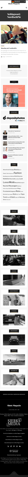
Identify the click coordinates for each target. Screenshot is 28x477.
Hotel (16, 176)
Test (19, 194)
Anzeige (11, 169)
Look (21, 179)
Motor (9, 415)
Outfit (9, 188)
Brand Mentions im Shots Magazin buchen (14, 439)
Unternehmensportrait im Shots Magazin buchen (14, 442)
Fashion (18, 173)
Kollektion (6, 179)
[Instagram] (17, 446)
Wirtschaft (8, 199)
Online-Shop (5, 188)
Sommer (5, 194)
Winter (4, 199)
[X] (8, 446)
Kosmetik (12, 179)
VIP (18, 197)
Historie (12, 176)
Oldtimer (19, 186)
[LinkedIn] (20, 446)
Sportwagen (10, 194)
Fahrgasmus (11, 173)
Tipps (22, 194)
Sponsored (21, 415)
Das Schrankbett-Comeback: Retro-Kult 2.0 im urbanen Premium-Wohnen (16, 142)
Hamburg (5, 176)
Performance (14, 188)
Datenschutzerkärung (11, 455)
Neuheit (6, 186)
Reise (18, 191)
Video (16, 197)
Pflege (19, 188)
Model (16, 182)
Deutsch (17, 1)
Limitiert (17, 178)
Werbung (22, 197)
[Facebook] (11, 446)
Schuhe (21, 191)
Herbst (9, 176)
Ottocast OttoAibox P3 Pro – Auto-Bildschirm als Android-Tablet (15, 137)
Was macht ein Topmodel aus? (14, 131)
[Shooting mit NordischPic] (14, 34)
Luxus (6, 182)
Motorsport (21, 182)
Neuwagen (13, 186)
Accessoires (16, 415)
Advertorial (6, 169)
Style (14, 194)
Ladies (17, 414)
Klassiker (20, 176)
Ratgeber (13, 191)
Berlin (20, 169)
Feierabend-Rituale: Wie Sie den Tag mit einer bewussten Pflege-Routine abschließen (16, 149)
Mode (12, 182)
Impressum (18, 455)
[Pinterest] (14, 446)
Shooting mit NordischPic (9, 48)
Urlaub (12, 197)
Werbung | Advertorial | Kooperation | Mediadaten (14, 394)
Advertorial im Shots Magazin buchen (14, 436)
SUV (17, 194)
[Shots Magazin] (14, 3)
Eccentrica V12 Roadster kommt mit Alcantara (15, 156)
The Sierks (20, 430)
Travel (12, 415)
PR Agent (14, 430)
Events (2, 45)
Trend (5, 197)
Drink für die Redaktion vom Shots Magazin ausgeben (14, 433)
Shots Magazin (14, 405)
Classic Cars (6, 173)
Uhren (8, 197)
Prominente (6, 191)
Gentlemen (21, 414)
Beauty (16, 169)
